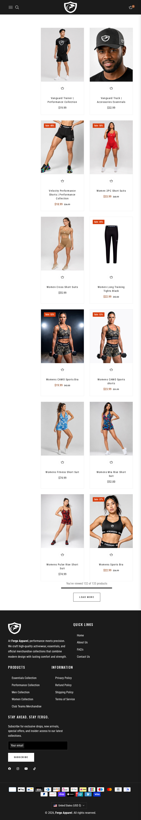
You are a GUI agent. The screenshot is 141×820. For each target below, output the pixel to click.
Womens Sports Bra (111, 564)
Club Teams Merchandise (26, 706)
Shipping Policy (64, 692)
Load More (86, 597)
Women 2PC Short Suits (111, 190)
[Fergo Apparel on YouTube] (27, 768)
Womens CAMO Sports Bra (62, 379)
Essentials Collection (24, 678)
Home (80, 635)
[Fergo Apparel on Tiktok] (35, 768)
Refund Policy (63, 685)
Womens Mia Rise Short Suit (111, 474)
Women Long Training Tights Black (111, 289)
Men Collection (21, 692)
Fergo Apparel (63, 812)
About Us (82, 642)
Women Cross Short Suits (62, 287)
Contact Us (83, 656)
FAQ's (80, 649)
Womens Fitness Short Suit (62, 472)
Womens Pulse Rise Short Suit (62, 566)
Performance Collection (26, 685)
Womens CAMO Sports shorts (111, 381)
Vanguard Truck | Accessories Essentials (111, 100)
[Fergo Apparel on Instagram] (18, 768)
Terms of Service (65, 699)
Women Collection (22, 699)
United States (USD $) (69, 805)
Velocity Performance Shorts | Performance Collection (62, 194)
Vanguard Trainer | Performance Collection (62, 100)
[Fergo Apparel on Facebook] (10, 768)
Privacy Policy (63, 678)
